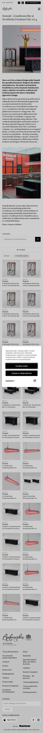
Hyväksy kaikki (21, 366)
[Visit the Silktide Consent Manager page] (34, 380)
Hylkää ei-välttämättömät (21, 373)
